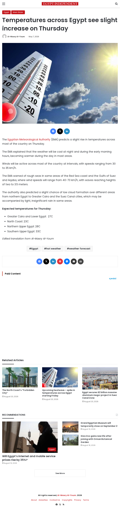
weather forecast (79, 248)
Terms (86, 500)
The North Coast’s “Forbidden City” (18, 391)
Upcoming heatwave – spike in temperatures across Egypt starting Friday (58, 393)
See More (60, 473)
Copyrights (67, 500)
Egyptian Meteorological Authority (29, 139)
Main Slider (18, 12)
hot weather (53, 248)
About (34, 500)
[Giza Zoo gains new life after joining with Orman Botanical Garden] (70, 440)
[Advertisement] (60, 319)
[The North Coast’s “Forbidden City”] (20, 377)
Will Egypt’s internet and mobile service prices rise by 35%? (28, 458)
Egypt (6, 12)
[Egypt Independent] (60, 3)
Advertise (43, 500)
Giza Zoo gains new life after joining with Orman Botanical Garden (96, 439)
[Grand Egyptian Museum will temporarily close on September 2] (70, 426)
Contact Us (55, 500)
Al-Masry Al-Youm (16, 36)
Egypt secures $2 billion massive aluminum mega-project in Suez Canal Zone (99, 395)
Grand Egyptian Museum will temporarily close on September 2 (99, 424)
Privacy (77, 500)
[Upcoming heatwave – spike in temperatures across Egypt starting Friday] (60, 377)
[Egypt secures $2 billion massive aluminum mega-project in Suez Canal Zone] (100, 378)
